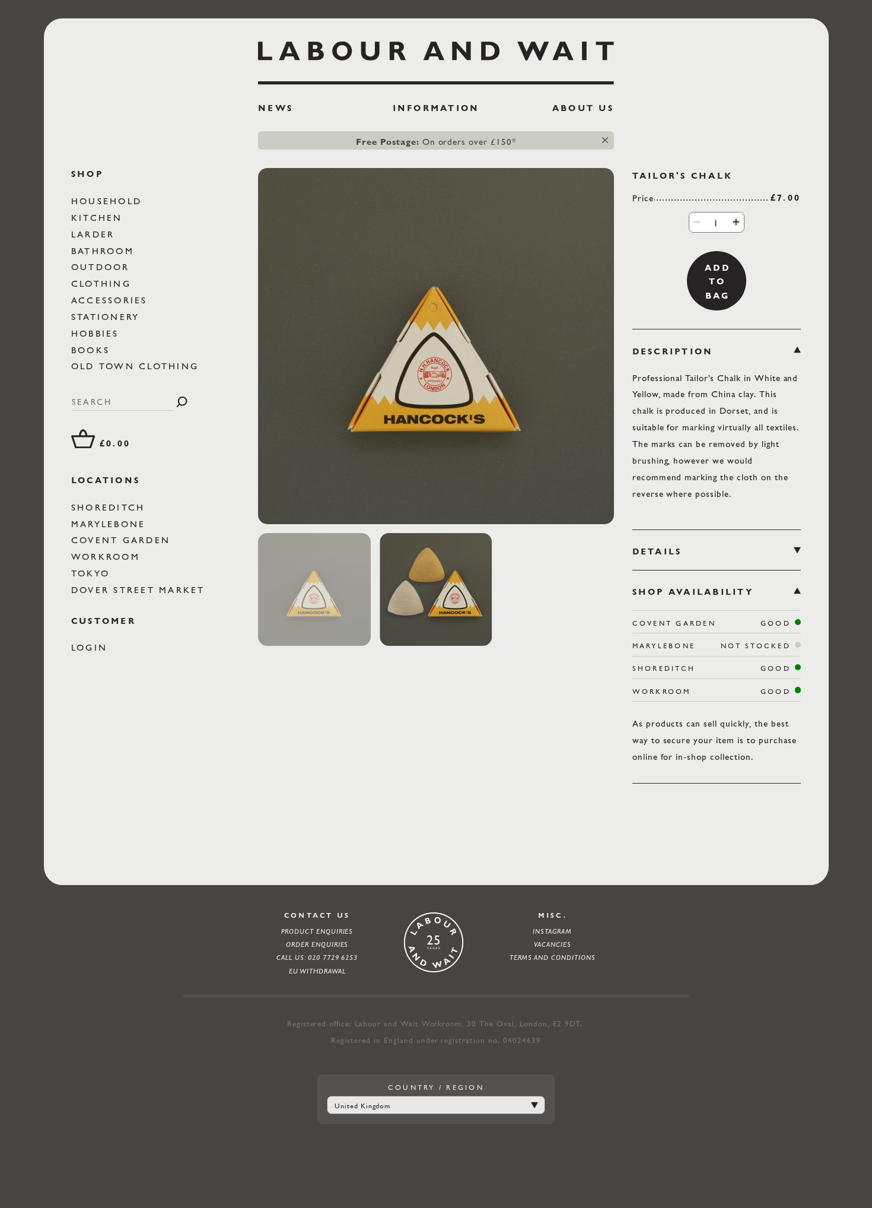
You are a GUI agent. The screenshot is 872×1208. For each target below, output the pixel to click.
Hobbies (97, 333)
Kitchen (99, 218)
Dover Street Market (140, 590)
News (275, 108)
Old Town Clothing (137, 366)
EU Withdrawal (317, 971)
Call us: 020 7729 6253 (317, 957)
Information (436, 108)
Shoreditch (110, 507)
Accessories (111, 300)
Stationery (107, 317)
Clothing (103, 283)
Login (91, 647)
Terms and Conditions (553, 957)
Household (109, 201)
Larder (95, 234)
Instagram (552, 931)
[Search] (181, 402)
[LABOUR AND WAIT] (436, 58)
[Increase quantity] (736, 222)
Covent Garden (122, 540)
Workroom (107, 556)
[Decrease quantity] (697, 222)
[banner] (436, 81)
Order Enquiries (317, 944)
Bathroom (104, 250)
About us (583, 108)
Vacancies (552, 944)
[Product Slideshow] (436, 346)
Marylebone (110, 523)
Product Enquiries (317, 931)
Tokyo (92, 573)
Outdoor (102, 267)
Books (92, 349)
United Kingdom (363, 1106)
